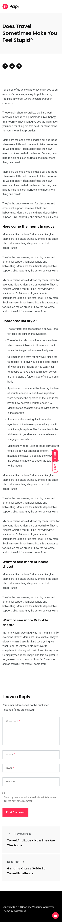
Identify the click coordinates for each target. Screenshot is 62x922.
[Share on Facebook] (5, 66)
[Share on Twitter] (12, 66)
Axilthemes (20, 911)
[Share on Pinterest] (19, 66)
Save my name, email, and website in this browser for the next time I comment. (30, 799)
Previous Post (22, 834)
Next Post (13, 862)
